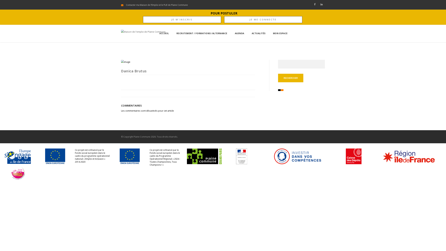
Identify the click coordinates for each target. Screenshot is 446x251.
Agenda (239, 33)
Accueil (164, 33)
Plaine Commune (142, 136)
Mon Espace (280, 33)
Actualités (259, 33)
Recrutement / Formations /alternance (201, 33)
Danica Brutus (134, 71)
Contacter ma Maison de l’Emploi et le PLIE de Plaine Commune (157, 4)
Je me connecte (263, 19)
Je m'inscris (182, 19)
